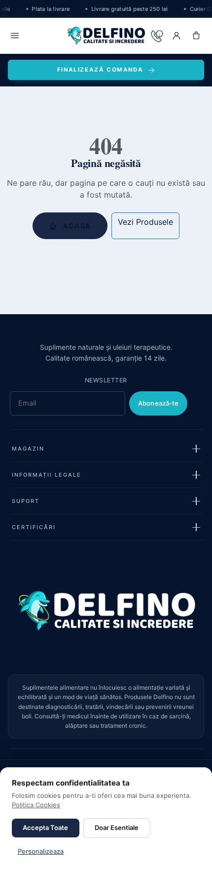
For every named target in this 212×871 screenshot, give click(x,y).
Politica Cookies (36, 805)
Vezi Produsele (145, 222)
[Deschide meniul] (15, 35)
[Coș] (196, 35)
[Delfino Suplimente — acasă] (106, 35)
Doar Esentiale (117, 827)
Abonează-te (158, 403)
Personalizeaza (41, 851)
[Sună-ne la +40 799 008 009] (157, 35)
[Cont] (176, 35)
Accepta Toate (45, 827)
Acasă (76, 226)
